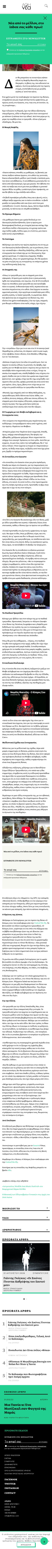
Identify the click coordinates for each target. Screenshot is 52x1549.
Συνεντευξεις (40, 1273)
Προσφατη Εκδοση (16, 1430)
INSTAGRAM (12, 1488)
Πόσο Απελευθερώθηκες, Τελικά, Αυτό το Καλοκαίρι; (29, 1337)
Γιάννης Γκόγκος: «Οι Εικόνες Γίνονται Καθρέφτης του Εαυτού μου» (29, 1323)
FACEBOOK (11, 1479)
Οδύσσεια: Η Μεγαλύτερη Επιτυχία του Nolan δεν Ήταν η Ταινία (30, 1363)
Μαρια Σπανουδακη (18, 1328)
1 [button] (24, 1299)
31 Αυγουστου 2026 (14, 1273)
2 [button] (26, 1299)
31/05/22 (8, 1399)
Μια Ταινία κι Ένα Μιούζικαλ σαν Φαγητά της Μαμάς (25, 1408)
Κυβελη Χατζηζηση (18, 1355)
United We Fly (40, 923)
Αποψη (44, 1399)
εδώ (9, 1170)
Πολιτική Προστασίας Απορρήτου (26, 875)
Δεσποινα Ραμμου (18, 1330)
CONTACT (10, 1493)
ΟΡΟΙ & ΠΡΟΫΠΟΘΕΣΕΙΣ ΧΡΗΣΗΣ (18, 1470)
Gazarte (36, 1145)
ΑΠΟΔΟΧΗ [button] (26, 1544)
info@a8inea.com (12, 1515)
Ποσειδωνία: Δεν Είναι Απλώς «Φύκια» (29, 1350)
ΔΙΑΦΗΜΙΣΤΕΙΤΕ (11, 1464)
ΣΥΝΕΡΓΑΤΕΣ (10, 1461)
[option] (26, 1268)
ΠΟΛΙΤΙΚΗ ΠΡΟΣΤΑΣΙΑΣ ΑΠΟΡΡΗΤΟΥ (19, 1473)
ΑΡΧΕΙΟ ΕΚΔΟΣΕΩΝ (12, 1455)
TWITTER (10, 1483)
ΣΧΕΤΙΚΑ (8, 1458)
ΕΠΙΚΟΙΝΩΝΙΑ (10, 1467)
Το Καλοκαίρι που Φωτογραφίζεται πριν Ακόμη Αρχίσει (27, 1375)
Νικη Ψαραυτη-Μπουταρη (16, 1417)
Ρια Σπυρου (14, 1342)
